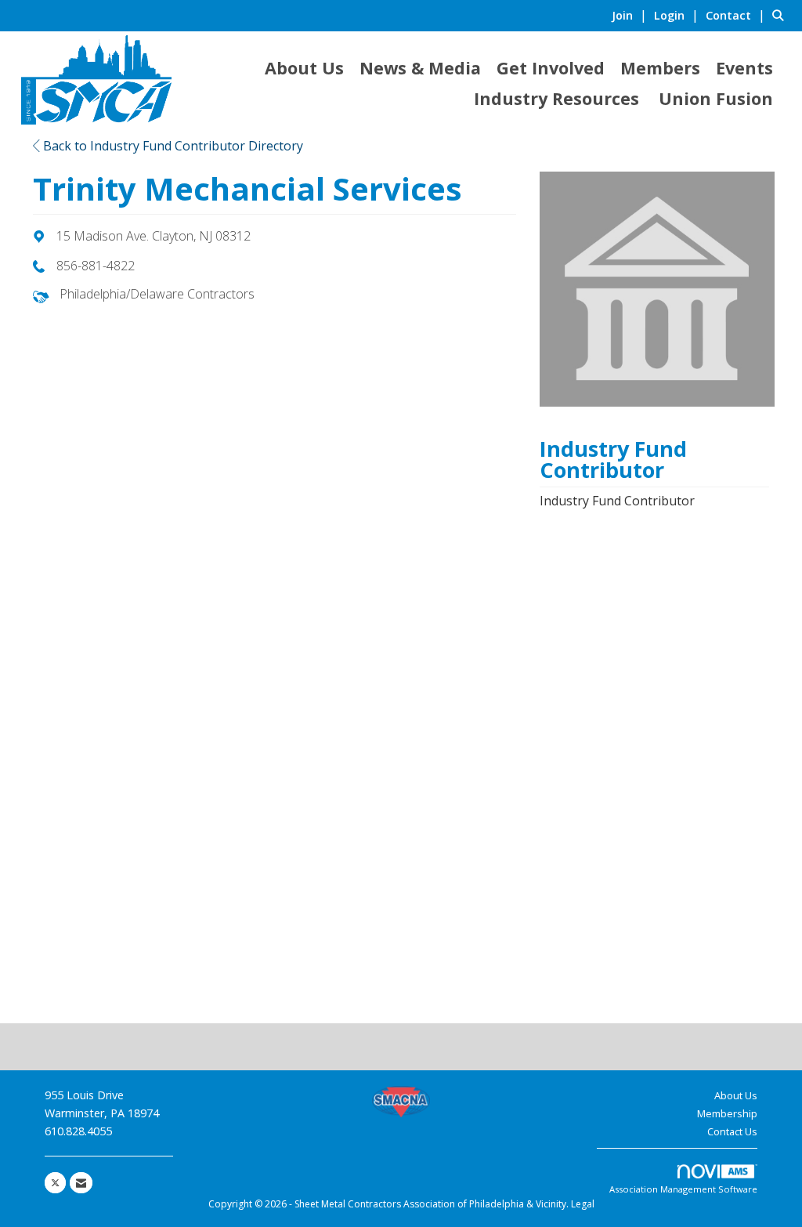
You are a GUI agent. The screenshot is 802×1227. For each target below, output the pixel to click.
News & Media (420, 67)
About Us (304, 67)
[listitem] (631, 15)
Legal (582, 1204)
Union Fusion (716, 98)
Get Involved (551, 67)
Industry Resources (556, 98)
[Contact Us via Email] (81, 1182)
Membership (727, 1113)
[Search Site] (781, 15)
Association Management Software (683, 1189)
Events (744, 67)
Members (660, 67)
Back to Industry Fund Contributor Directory (171, 145)
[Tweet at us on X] (55, 1182)
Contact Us (732, 1131)
